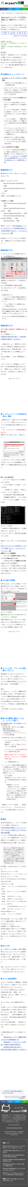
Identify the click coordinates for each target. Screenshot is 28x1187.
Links (13, 1128)
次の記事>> (24, 33)
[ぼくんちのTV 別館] (14, 1112)
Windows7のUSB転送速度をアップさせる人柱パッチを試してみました (14, 1169)
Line (24, 9)
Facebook (3, 9)
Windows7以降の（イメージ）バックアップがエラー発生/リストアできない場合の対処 (14, 830)
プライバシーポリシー (14, 1124)
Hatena (10, 9)
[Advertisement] (14, 394)
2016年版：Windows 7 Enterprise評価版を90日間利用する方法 (14, 1160)
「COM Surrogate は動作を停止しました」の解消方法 (14, 1151)
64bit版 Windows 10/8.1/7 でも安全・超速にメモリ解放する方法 (14, 1164)
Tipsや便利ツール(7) (4, 33)
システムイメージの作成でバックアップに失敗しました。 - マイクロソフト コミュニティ (14, 548)
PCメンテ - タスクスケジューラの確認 (15, 1096)
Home (20, 1128)
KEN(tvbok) (7, 1133)
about (16, 1128)
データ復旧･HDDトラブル (13, 33)
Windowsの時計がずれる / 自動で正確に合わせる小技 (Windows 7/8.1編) (13, 1155)
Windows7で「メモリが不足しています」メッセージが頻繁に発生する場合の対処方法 (13, 1173)
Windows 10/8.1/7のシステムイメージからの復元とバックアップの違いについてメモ (14, 1146)
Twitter (17, 9)
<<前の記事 (19, 33)
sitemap (9, 1128)
